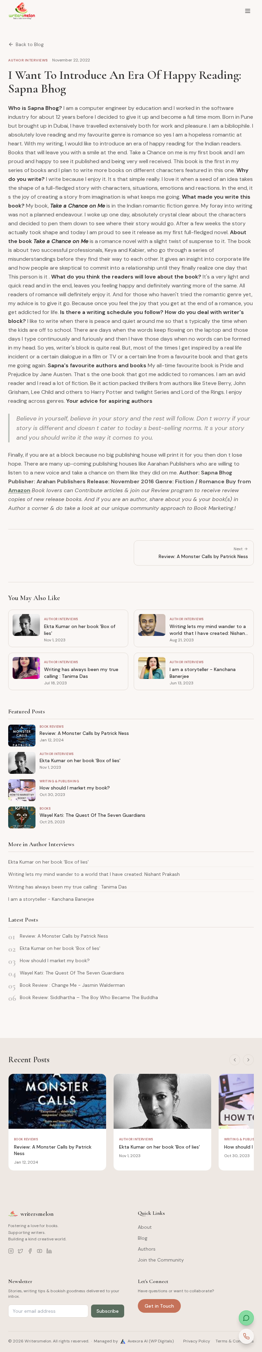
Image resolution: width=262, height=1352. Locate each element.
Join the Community (161, 1260)
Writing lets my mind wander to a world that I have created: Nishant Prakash (94, 874)
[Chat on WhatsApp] (246, 1317)
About (145, 1227)
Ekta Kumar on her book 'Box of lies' (48, 862)
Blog (142, 1238)
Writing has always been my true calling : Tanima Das (67, 887)
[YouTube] (39, 1251)
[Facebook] (30, 1251)
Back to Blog (30, 44)
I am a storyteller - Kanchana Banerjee (51, 899)
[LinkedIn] (49, 1251)
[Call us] (246, 1336)
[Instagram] (11, 1251)
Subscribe (108, 1311)
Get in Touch (159, 1306)
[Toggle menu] (248, 11)
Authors (147, 1249)
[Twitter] (20, 1251)
